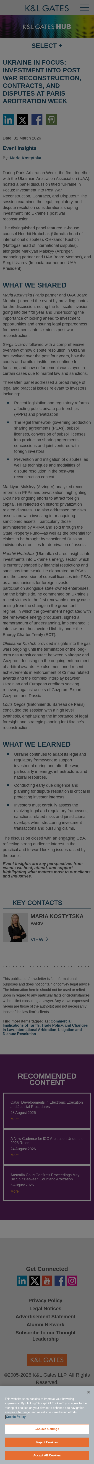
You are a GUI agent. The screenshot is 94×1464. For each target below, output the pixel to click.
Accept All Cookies (46, 1455)
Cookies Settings (47, 1429)
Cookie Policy (16, 1416)
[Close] (89, 1392)
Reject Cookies (47, 1442)
